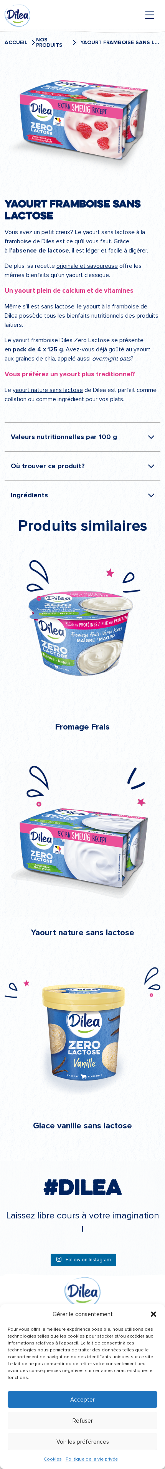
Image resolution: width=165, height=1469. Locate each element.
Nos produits (49, 42)
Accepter (82, 1399)
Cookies (53, 1459)
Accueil (16, 42)
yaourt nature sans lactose (48, 390)
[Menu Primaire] (149, 15)
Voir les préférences (82, 1441)
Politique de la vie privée (92, 1459)
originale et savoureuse (87, 266)
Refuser (83, 1420)
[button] (153, 1314)
